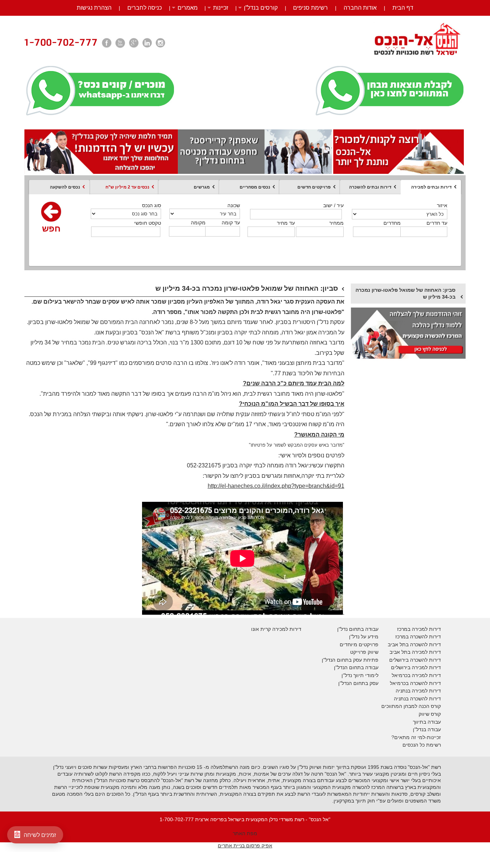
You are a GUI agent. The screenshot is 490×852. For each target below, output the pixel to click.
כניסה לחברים (144, 8)
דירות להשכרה (425, 683)
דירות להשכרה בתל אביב (414, 644)
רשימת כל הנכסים (421, 745)
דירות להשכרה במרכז (418, 636)
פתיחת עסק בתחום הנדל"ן (350, 660)
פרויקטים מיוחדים (359, 644)
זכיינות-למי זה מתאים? (416, 737)
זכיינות (220, 8)
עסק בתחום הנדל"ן (358, 683)
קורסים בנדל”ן (261, 8)
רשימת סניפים (310, 8)
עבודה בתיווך (427, 722)
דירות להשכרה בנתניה (417, 698)
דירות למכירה (425, 675)
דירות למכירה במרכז (419, 629)
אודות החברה (360, 8)
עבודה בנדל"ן (427, 729)
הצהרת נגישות (94, 8)
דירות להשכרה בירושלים (415, 660)
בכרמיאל (401, 675)
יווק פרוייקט (362, 652)
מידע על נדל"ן (363, 636)
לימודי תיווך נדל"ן (359, 675)
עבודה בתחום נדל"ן (357, 629)
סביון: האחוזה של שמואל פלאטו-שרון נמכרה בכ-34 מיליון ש (405, 293)
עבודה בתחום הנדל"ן (356, 667)
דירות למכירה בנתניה (418, 691)
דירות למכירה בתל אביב (415, 652)
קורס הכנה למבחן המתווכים (411, 706)
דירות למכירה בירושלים (416, 667)
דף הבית (402, 8)
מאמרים (188, 8)
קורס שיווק (430, 714)
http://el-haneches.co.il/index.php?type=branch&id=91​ (276, 486)
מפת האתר (245, 833)
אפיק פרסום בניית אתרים (245, 845)
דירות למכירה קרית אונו (276, 629)
